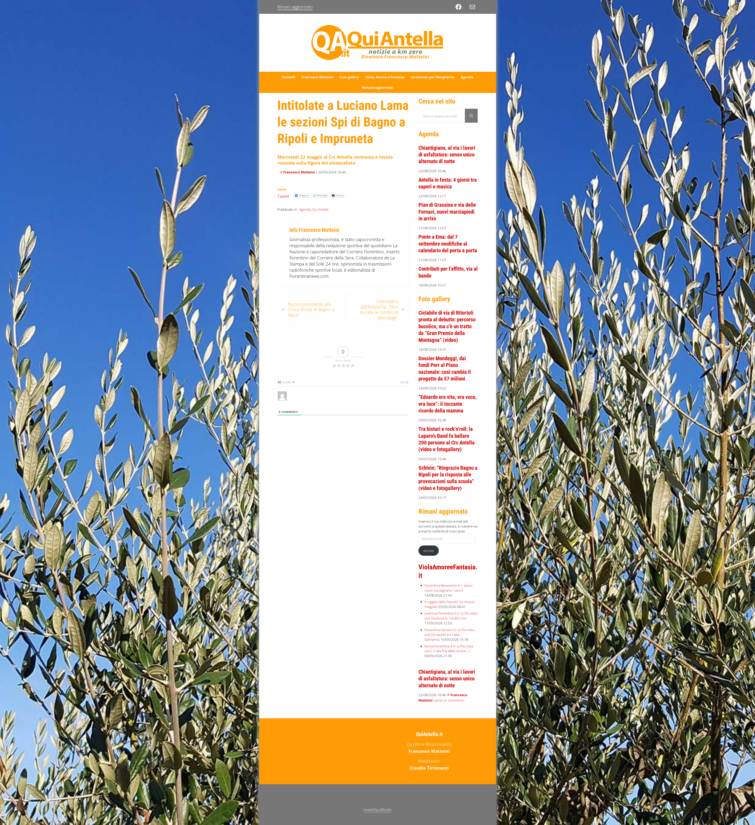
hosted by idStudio (378, 809)
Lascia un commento (448, 700)
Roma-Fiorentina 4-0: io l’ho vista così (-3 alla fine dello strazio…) (448, 648)
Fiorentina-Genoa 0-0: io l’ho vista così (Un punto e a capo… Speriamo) (449, 634)
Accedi (404, 382)
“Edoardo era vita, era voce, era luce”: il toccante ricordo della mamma (447, 404)
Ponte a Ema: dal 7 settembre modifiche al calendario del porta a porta (447, 244)
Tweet (283, 195)
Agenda (304, 209)
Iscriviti (428, 550)
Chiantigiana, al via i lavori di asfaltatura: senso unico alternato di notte (446, 155)
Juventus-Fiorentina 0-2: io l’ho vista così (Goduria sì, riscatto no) (450, 615)
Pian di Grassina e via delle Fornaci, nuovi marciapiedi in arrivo (447, 212)
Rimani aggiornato (295, 7)
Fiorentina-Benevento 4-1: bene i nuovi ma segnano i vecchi (448, 588)
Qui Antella (320, 209)
